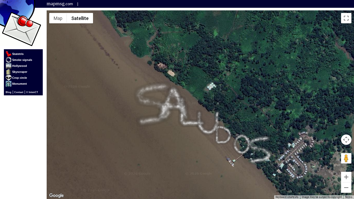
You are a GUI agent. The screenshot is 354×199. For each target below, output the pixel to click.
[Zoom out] (346, 187)
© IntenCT (32, 92)
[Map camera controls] (346, 139)
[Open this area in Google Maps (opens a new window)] (56, 195)
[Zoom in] (346, 177)
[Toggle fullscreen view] (346, 18)
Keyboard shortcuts (287, 197)
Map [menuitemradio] (58, 18)
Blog (8, 92)
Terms (348, 197)
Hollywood (19, 65)
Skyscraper (19, 71)
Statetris (18, 53)
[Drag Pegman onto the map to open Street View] (346, 158)
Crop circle (19, 77)
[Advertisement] (147, 4)
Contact (18, 92)
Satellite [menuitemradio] (80, 18)
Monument (19, 83)
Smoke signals (22, 59)
